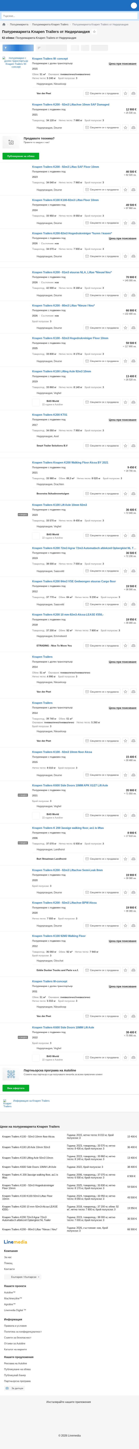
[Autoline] (4, 24)
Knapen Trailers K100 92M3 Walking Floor (59, 936)
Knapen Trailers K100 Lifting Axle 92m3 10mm (61, 371)
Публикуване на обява (20, 156)
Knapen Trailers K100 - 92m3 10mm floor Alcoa (62, 752)
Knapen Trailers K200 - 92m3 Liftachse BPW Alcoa (64, 902)
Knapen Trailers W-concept (49, 981)
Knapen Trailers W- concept (50, 58)
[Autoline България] (22, 5)
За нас (8, 1257)
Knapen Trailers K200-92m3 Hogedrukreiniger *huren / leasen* (72, 233)
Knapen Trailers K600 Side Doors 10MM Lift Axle (63, 1027)
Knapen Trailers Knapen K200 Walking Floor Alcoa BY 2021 (70, 462)
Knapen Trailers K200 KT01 (49, 414)
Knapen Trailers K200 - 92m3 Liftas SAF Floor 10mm (65, 166)
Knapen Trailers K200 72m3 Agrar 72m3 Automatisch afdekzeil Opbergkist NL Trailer (26, 1218)
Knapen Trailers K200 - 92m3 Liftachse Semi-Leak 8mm (67, 870)
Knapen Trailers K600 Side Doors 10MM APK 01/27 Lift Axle (70, 785)
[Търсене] (134, 15)
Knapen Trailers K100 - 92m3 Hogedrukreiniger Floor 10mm (70, 338)
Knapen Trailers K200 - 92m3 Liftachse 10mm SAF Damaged (70, 104)
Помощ (8, 1263)
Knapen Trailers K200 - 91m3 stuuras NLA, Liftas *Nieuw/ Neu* (72, 272)
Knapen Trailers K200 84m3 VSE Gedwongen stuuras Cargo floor (74, 581)
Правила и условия (15, 1325)
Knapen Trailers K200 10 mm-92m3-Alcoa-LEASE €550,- (68, 614)
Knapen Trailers (42, 656)
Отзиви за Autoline (14, 1343)
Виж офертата (15, 1088)
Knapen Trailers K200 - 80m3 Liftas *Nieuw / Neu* (63, 305)
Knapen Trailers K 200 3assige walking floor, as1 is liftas (68, 828)
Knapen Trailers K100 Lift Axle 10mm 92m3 (59, 504)
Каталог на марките (15, 1349)
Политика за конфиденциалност (23, 1331)
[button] (134, 5)
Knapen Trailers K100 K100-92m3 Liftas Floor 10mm (65, 200)
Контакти (9, 1269)
